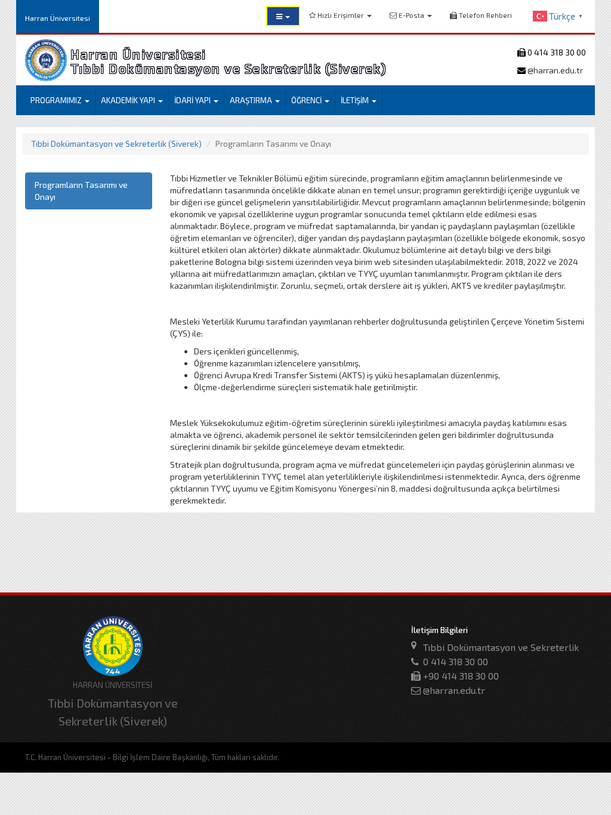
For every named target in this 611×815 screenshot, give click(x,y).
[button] (283, 16)
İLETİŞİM (356, 100)
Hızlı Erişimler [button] (341, 15)
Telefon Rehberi (484, 15)
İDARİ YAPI (193, 100)
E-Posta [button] (411, 15)
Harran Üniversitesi (57, 18)
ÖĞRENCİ (307, 100)
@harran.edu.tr (554, 70)
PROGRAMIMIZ (57, 100)
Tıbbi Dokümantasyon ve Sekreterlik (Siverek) (116, 143)
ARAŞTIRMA (252, 100)
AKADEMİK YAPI (129, 100)
